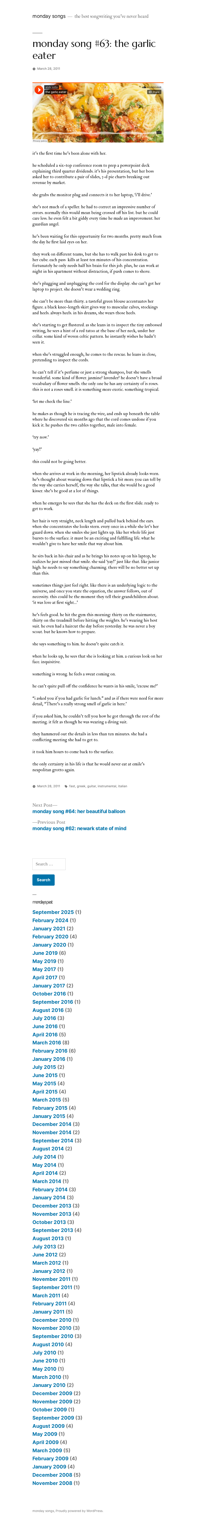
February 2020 (50, 937)
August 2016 (48, 1010)
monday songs (48, 16)
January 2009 (49, 1467)
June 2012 (45, 1255)
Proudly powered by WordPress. (79, 1511)
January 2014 (48, 1198)
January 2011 (48, 1312)
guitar (91, 786)
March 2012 (46, 1263)
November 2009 (52, 1402)
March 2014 (46, 1181)
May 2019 (44, 961)
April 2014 (45, 1173)
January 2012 (48, 1271)
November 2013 (51, 1214)
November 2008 (52, 1483)
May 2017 (44, 969)
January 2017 (48, 986)
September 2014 (52, 1141)
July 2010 (44, 1353)
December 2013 (51, 1206)
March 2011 (46, 1296)
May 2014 (44, 1165)
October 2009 (49, 1410)
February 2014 (50, 1189)
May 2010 (44, 1369)
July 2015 (44, 1067)
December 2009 (52, 1393)
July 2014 (44, 1157)
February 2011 (49, 1304)
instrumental (107, 786)
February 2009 (50, 1458)
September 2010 (52, 1336)
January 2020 (49, 945)
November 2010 (51, 1328)
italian (122, 786)
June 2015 (45, 1075)
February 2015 (49, 1108)
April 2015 (45, 1092)
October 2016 (49, 994)
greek (81, 786)
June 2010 (45, 1361)
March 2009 (47, 1450)
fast (72, 786)
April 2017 (44, 977)
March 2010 (46, 1377)
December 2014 (51, 1124)
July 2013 (44, 1247)
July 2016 (44, 1018)
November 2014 (51, 1132)
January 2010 (48, 1385)
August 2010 (48, 1344)
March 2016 (46, 1043)
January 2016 (48, 1059)
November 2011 (51, 1279)
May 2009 (44, 1434)
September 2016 (52, 1002)
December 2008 (52, 1475)
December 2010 (51, 1320)
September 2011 (52, 1287)
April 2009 (45, 1442)
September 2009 (53, 1418)
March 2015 (46, 1100)
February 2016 (49, 1051)
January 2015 (48, 1116)
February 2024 (50, 920)
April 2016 (45, 1035)
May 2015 (44, 1083)
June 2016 (45, 1026)
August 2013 (48, 1238)
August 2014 (48, 1149)
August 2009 (48, 1426)
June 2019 (45, 953)
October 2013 (49, 1222)
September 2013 (52, 1230)
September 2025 (53, 912)
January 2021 (48, 929)
